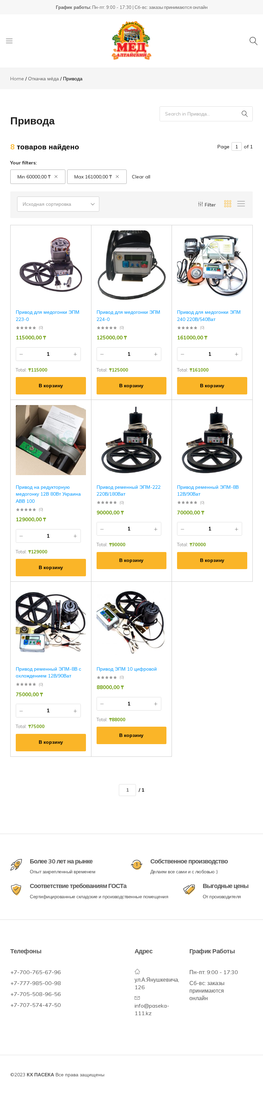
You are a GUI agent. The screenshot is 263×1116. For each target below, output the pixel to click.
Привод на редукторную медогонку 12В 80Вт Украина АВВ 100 (48, 494)
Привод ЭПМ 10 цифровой (127, 669)
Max (93, 177)
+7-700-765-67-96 (35, 972)
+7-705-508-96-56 (35, 994)
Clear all (141, 177)
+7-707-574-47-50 (35, 1004)
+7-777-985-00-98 (35, 983)
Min (34, 177)
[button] (51, 385)
